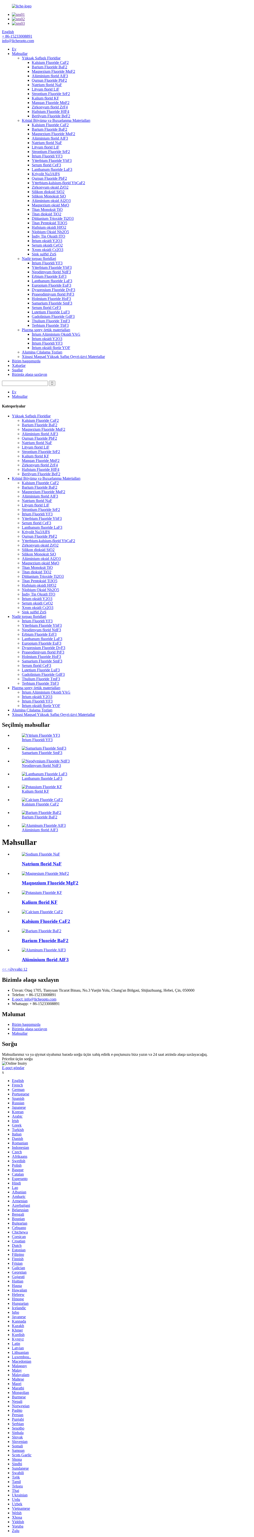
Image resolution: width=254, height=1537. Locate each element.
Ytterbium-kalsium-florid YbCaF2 (58, 183)
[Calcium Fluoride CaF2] (42, 912)
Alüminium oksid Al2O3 (51, 201)
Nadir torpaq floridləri (39, 258)
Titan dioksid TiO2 (46, 214)
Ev (14, 49)
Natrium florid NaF (47, 85)
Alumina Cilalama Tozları (42, 352)
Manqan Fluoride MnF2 (50, 103)
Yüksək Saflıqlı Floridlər (41, 58)
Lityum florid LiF (45, 89)
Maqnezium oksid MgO (50, 205)
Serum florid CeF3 (46, 165)
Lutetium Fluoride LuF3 (51, 312)
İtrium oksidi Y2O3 (47, 241)
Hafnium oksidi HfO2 (49, 227)
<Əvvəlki (14, 969)
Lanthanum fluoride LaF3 (52, 169)
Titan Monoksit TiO (47, 209)
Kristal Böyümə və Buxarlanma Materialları (56, 120)
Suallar (17, 370)
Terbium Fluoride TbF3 (50, 325)
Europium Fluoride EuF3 (51, 285)
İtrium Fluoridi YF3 (47, 156)
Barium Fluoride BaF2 (49, 67)
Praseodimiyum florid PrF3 (53, 294)
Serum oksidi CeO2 (47, 245)
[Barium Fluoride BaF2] (41, 931)
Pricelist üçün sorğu (17, 1059)
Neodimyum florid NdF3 (51, 272)
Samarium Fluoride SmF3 (52, 303)
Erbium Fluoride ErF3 (49, 276)
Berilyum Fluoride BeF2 (51, 116)
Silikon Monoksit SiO (49, 196)
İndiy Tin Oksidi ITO (48, 236)
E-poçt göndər (13, 1068)
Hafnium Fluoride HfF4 (50, 111)
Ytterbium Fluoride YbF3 (52, 160)
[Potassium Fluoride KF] (42, 892)
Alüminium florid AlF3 (50, 76)
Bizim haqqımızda (26, 361)
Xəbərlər (19, 365)
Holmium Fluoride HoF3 (51, 299)
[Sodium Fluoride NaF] (41, 854)
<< (4, 969)
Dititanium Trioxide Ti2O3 (53, 218)
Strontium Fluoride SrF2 (51, 94)
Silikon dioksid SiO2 (48, 192)
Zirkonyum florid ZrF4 (50, 107)
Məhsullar (20, 53)
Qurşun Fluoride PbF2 (49, 80)
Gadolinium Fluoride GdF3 (53, 316)
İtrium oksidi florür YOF (51, 348)
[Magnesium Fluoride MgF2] (45, 873)
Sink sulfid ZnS (44, 254)
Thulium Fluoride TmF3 (51, 321)
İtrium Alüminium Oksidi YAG (56, 334)
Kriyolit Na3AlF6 (46, 174)
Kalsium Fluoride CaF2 (50, 62)
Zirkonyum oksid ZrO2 (50, 187)
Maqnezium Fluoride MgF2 (53, 71)
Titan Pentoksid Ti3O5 (49, 223)
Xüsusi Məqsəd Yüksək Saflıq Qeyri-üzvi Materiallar (63, 356)
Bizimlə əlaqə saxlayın (29, 374)
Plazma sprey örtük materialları (46, 330)
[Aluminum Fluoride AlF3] (44, 950)
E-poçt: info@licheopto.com (34, 999)
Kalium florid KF (45, 98)
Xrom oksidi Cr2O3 (47, 250)
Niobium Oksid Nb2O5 (50, 232)
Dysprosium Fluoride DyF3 (53, 290)
